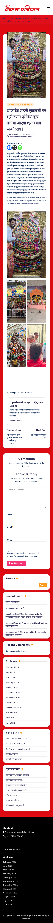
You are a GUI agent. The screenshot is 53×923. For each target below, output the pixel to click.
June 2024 (10, 723)
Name (10, 514)
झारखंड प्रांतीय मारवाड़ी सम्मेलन (16, 785)
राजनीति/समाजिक (12, 754)
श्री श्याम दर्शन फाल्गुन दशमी (15, 608)
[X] (14, 147)
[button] (16, 420)
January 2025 (12, 687)
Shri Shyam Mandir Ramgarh (18, 749)
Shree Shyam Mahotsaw (20, 104)
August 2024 (11, 713)
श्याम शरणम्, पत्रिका (12, 800)
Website (11, 540)
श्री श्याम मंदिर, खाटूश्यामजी (15, 805)
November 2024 (13, 697)
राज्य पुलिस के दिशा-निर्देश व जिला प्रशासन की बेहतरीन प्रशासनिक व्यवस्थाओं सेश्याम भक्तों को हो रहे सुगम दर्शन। (25, 615)
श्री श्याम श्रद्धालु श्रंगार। (14, 780)
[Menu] (48, 7)
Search (10, 578)
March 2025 (11, 677)
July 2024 (10, 718)
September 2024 (13, 708)
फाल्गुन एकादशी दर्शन (12, 602)
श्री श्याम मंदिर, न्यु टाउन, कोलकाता (17, 775)
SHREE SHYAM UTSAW (15, 744)
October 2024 (12, 702)
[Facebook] (9, 147)
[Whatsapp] (20, 147)
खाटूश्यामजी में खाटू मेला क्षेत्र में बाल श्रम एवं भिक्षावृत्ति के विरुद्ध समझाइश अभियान (26, 624)
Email (10, 527)
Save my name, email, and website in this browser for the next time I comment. (23, 554)
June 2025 (10, 672)
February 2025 (12, 682)
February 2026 (12, 667)
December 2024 (13, 692)
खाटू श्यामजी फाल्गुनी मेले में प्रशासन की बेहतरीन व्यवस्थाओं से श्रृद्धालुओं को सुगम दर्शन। (26, 633)
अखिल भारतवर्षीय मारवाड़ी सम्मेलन (17, 790)
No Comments (28, 135)
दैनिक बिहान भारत (11, 795)
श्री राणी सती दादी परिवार (14, 759)
